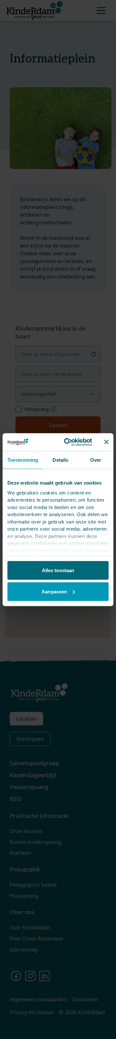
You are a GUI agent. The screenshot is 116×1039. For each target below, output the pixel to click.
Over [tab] (95, 460)
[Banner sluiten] (106, 442)
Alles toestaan (58, 570)
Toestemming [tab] (22, 460)
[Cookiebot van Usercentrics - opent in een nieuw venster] (68, 442)
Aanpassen (54, 591)
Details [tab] (60, 460)
